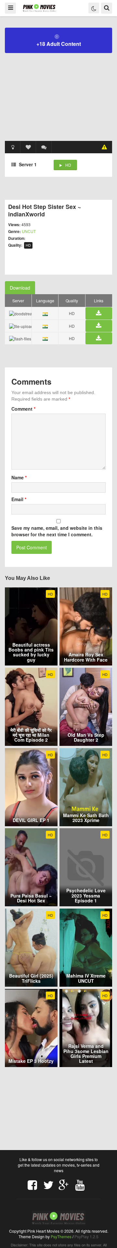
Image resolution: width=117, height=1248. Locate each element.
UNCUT (29, 231)
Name (19, 477)
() (44, 147)
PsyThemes (61, 1236)
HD (68, 165)
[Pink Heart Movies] (39, 7)
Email (18, 499)
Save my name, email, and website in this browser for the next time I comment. (56, 531)
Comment (23, 408)
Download (20, 287)
